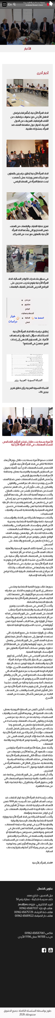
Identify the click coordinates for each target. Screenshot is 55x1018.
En (10, 4)
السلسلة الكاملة (27, 1010)
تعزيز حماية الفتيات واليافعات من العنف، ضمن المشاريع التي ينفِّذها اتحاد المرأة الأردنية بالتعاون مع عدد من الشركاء (29, 230)
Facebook (44, 950)
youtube (50, 950)
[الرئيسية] (38, 3)
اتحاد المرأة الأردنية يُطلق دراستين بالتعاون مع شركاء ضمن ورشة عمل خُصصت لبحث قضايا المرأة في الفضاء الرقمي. (28, 177)
